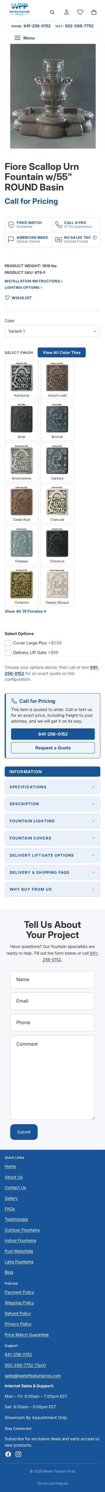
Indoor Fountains (20, 1240)
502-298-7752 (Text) (25, 1365)
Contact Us (15, 1187)
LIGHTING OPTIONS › (23, 287)
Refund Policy (18, 1313)
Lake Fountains (19, 1261)
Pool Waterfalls (19, 1251)
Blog (9, 1272)
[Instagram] (18, 1454)
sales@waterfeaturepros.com (33, 1375)
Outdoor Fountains (22, 1229)
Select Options (19, 633)
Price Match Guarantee (27, 1334)
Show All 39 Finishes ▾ (25, 611)
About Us (13, 1176)
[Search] (52, 12)
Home (10, 1166)
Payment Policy (19, 1292)
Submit (24, 1131)
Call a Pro (75, 222)
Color (10, 320)
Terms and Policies (52, 1483)
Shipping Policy (19, 1302)
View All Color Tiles (62, 352)
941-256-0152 (37, 26)
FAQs (10, 1208)
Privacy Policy (18, 1323)
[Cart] (94, 12)
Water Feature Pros (59, 1471)
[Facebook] (8, 1454)
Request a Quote (53, 748)
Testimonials (16, 1219)
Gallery (11, 1198)
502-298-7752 (79, 26)
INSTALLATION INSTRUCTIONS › (34, 281)
